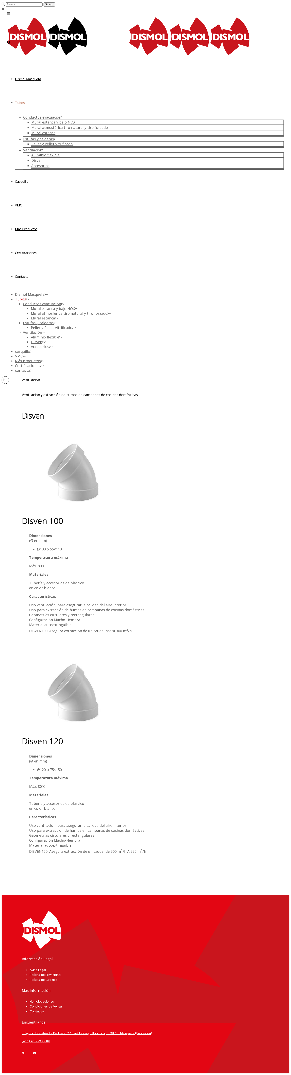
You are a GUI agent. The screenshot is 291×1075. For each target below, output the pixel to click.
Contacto (37, 1011)
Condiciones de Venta (46, 1006)
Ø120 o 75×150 (49, 769)
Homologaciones (42, 1001)
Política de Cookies (43, 980)
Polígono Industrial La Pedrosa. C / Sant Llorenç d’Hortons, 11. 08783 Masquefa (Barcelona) (87, 1033)
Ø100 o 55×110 (49, 549)
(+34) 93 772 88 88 (36, 1041)
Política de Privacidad (45, 975)
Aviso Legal (38, 970)
